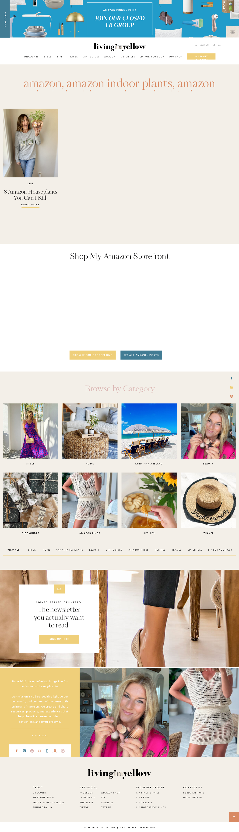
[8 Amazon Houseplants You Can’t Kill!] (30, 143)
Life (30, 183)
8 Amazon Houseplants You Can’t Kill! (30, 195)
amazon (43, 83)
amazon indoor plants (119, 83)
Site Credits (127, 827)
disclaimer (147, 827)
